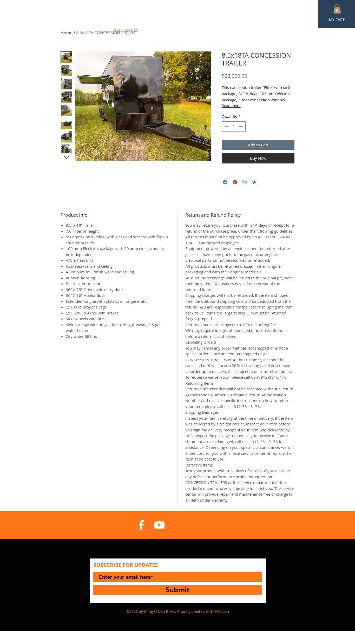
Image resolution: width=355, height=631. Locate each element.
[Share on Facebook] (225, 182)
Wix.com (221, 611)
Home (67, 33)
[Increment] (241, 126)
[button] (337, 9)
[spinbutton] (233, 126)
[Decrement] (225, 126)
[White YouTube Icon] (159, 524)
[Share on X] (255, 182)
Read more (231, 105)
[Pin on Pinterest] (235, 182)
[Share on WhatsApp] (245, 182)
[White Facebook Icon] (141, 524)
